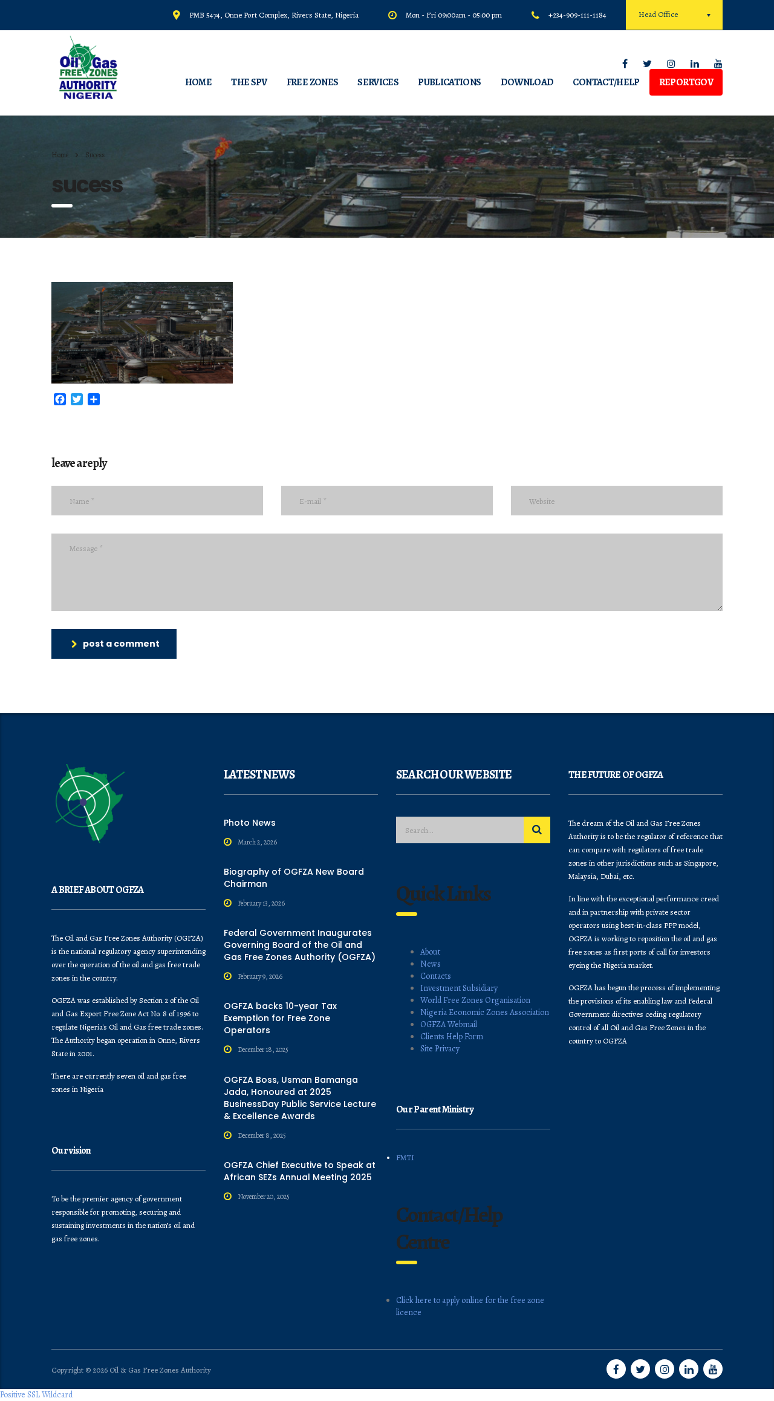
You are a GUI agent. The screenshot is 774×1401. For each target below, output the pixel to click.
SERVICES (377, 82)
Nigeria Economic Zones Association (484, 1012)
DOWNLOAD (527, 82)
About (430, 952)
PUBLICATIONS (449, 82)
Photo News (250, 823)
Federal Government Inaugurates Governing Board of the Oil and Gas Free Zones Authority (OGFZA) (300, 945)
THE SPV (249, 82)
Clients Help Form (451, 1036)
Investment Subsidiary (459, 988)
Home (59, 155)
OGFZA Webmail (448, 1024)
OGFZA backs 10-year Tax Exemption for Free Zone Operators (280, 1018)
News (430, 964)
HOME (198, 82)
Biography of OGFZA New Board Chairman (294, 878)
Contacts (435, 976)
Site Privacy (440, 1048)
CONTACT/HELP (606, 82)
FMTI (405, 1157)
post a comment (121, 644)
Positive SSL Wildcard (36, 1394)
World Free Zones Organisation (475, 1000)
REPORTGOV (686, 82)
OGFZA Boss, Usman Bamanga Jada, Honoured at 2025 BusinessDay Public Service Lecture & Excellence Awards (300, 1098)
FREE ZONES (313, 82)
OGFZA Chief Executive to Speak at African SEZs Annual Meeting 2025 (300, 1171)
